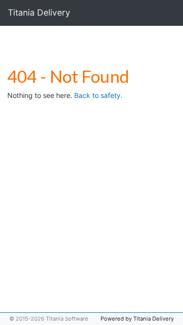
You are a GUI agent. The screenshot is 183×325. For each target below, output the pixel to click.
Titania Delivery (39, 12)
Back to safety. (98, 95)
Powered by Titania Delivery (137, 318)
